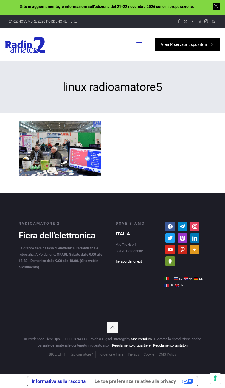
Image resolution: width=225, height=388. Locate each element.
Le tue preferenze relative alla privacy (135, 381)
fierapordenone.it (129, 261)
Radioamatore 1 (81, 354)
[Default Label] (182, 226)
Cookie (149, 354)
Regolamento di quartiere (131, 345)
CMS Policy (167, 354)
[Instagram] (194, 226)
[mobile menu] (139, 44)
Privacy (133, 354)
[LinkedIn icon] (199, 21)
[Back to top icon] (112, 327)
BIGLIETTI (57, 354)
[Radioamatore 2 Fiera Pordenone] (25, 44)
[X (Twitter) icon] (186, 21)
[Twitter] (170, 238)
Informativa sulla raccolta (59, 381)
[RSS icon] (213, 21)
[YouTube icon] (192, 21)
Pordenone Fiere (110, 354)
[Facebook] (170, 226)
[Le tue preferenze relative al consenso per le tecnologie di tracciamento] (215, 378)
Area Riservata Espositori (184, 44)
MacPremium (141, 339)
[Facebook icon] (179, 21)
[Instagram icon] (206, 21)
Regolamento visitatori (170, 345)
